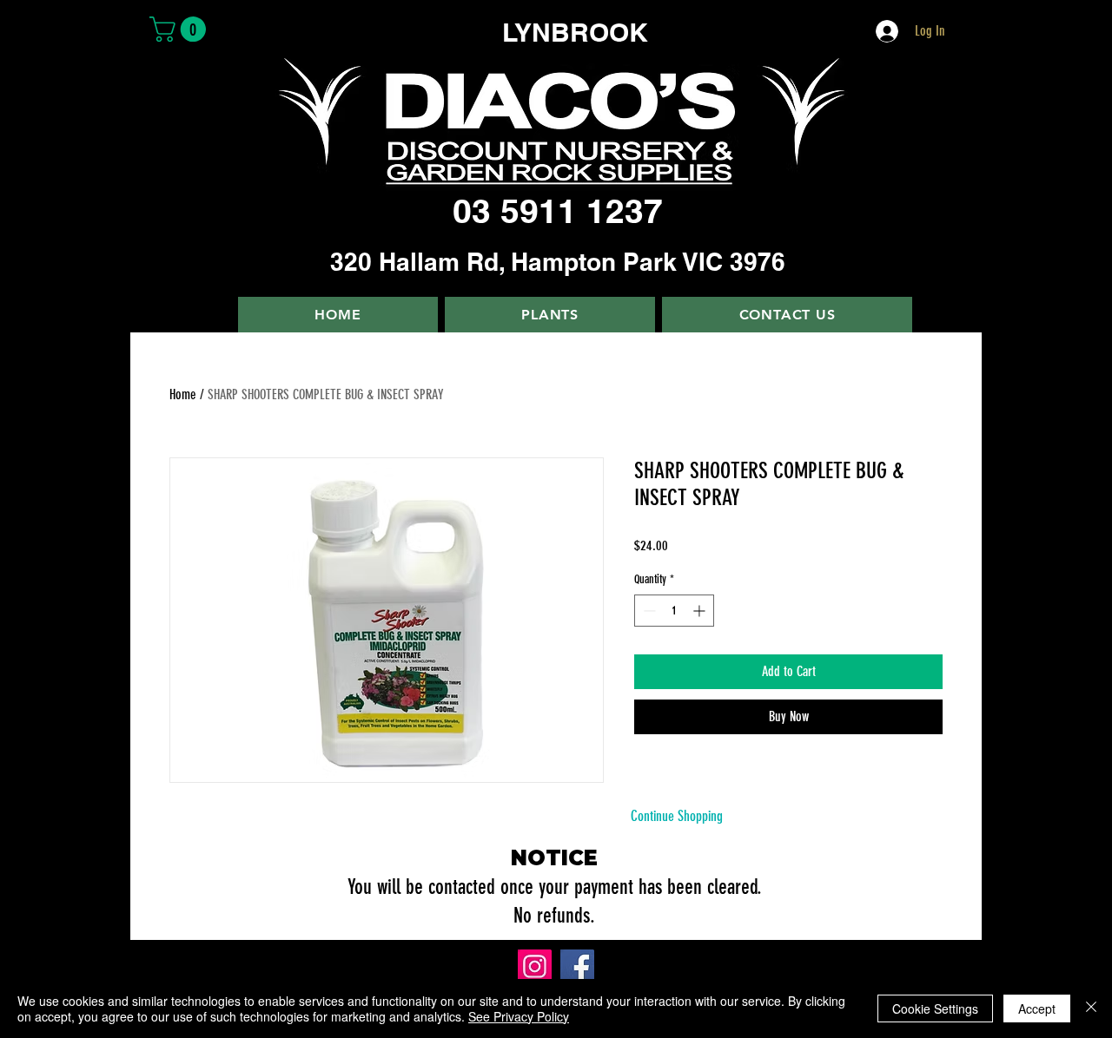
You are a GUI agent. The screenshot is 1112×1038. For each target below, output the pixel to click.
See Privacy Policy (518, 1016)
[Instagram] (535, 966)
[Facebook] (577, 966)
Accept (1037, 1008)
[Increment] (701, 610)
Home (182, 394)
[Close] (1091, 1008)
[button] (180, 29)
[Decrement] (648, 610)
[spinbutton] (674, 610)
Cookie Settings (935, 1008)
